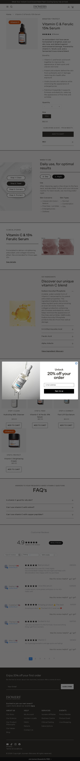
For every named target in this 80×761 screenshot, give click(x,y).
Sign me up (59, 391)
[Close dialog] (76, 363)
